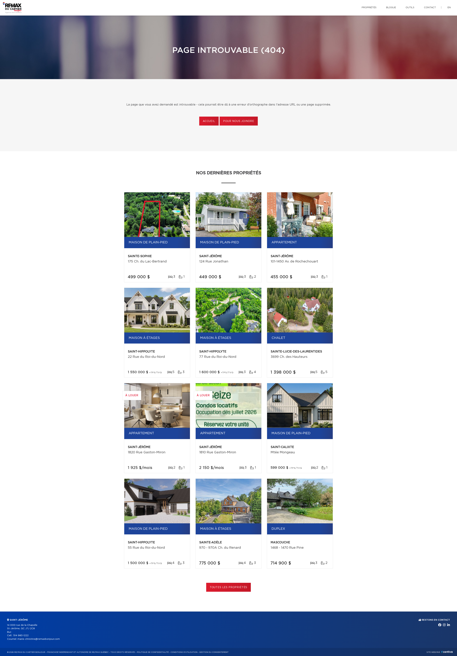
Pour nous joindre (238, 121)
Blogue (391, 7)
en (449, 7)
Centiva (447, 652)
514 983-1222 (21, 635)
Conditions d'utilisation (183, 652)
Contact (430, 7)
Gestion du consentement (213, 652)
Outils (410, 7)
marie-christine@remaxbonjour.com (38, 639)
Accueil (209, 121)
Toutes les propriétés (228, 587)
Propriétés (369, 7)
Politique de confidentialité (153, 652)
